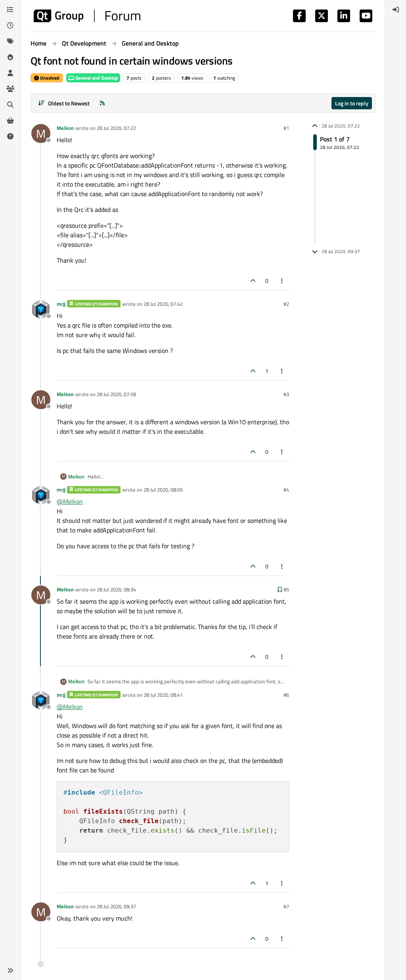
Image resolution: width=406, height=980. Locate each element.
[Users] (10, 73)
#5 (286, 589)
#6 (286, 695)
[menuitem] (396, 9)
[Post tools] (282, 281)
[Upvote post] (253, 281)
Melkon (65, 128)
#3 (286, 394)
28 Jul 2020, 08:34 (116, 589)
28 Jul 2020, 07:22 (116, 128)
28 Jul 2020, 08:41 (163, 695)
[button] (10, 970)
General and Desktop (96, 78)
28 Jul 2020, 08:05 (163, 490)
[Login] (396, 9)
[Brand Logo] (87, 16)
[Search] (10, 104)
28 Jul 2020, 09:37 (116, 906)
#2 (286, 304)
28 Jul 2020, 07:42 (163, 304)
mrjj (61, 304)
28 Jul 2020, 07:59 (116, 394)
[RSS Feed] (102, 103)
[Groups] (10, 88)
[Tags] (10, 41)
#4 (286, 490)
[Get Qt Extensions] (10, 120)
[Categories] (10, 9)
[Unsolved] (10, 136)
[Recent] (10, 25)
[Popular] (10, 57)
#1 (286, 128)
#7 (286, 906)
